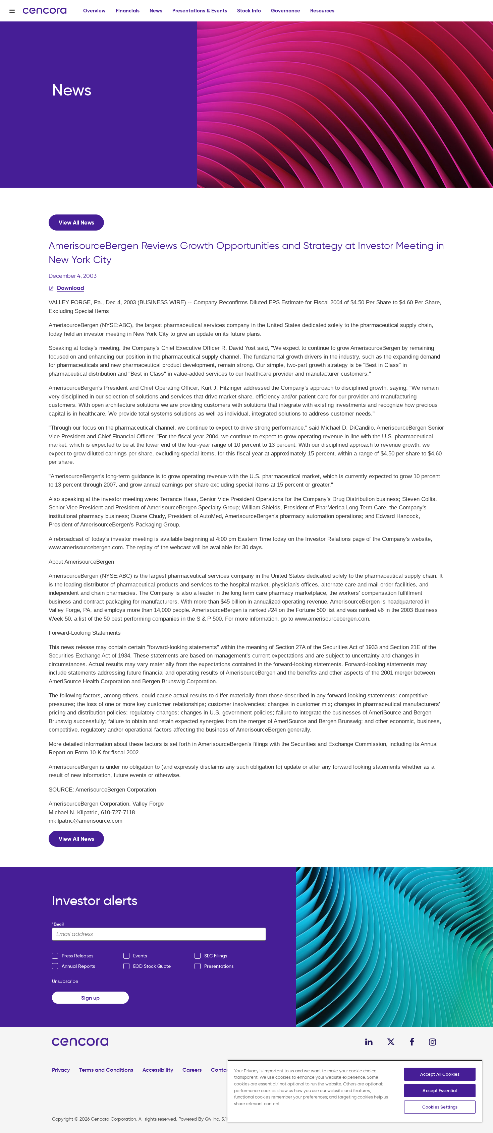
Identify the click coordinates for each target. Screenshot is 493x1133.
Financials (128, 10)
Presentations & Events (199, 10)
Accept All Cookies (439, 1074)
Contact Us (225, 1069)
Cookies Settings (439, 1107)
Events (140, 956)
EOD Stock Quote (152, 966)
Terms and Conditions (106, 1069)
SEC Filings (215, 956)
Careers (192, 1069)
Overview (94, 10)
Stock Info (249, 10)
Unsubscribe (65, 981)
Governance (285, 10)
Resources (322, 10)
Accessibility (158, 1069)
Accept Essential (440, 1090)
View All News (76, 222)
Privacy (61, 1069)
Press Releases (77, 956)
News (156, 10)
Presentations (218, 966)
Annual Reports (78, 966)
